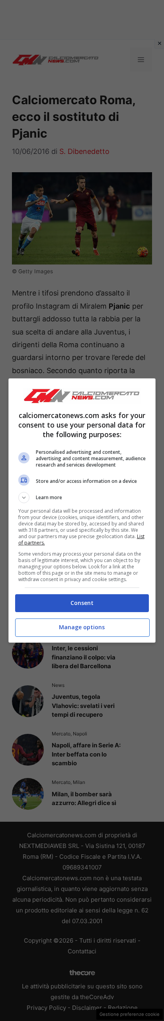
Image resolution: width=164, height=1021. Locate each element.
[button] (82, 497)
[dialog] (82, 510)
